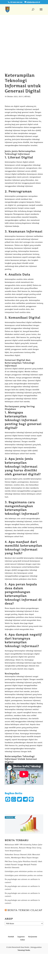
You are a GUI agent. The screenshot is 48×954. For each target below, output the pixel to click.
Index (22, 939)
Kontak (11, 936)
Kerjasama (32, 936)
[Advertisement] (24, 47)
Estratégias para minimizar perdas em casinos (24, 871)
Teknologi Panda (24, 950)
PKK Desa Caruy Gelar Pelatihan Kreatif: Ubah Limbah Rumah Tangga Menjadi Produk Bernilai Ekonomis (23, 864)
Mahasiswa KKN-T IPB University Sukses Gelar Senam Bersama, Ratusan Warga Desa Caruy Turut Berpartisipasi (23, 847)
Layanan (21, 936)
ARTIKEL (27, 96)
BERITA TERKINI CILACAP (24, 910)
